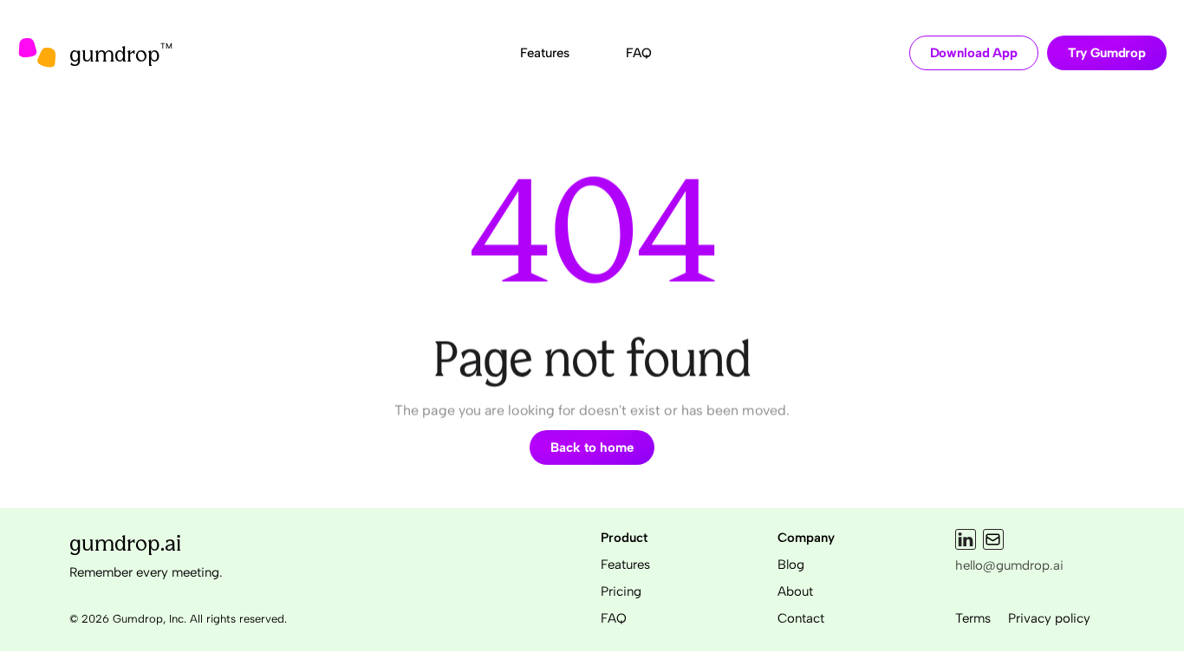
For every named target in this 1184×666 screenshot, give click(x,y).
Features (625, 564)
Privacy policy (1049, 618)
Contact (800, 618)
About (795, 591)
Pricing (621, 591)
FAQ (614, 618)
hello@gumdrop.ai (1009, 565)
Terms (973, 618)
